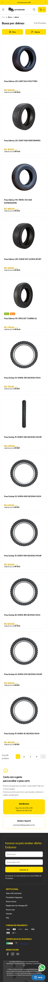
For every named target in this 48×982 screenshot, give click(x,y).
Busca (10, 17)
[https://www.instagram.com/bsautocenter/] (12, 954)
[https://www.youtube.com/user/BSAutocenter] (17, 954)
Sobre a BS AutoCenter (14, 893)
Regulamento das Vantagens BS (16, 905)
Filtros (14, 32)
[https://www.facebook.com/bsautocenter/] (7, 954)
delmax (16, 17)
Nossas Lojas (10, 909)
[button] (2, 2)
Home (3, 17)
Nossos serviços (11, 901)
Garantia (9, 913)
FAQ (7, 917)
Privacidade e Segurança (14, 897)
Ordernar (37, 32)
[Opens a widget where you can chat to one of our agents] (38, 977)
